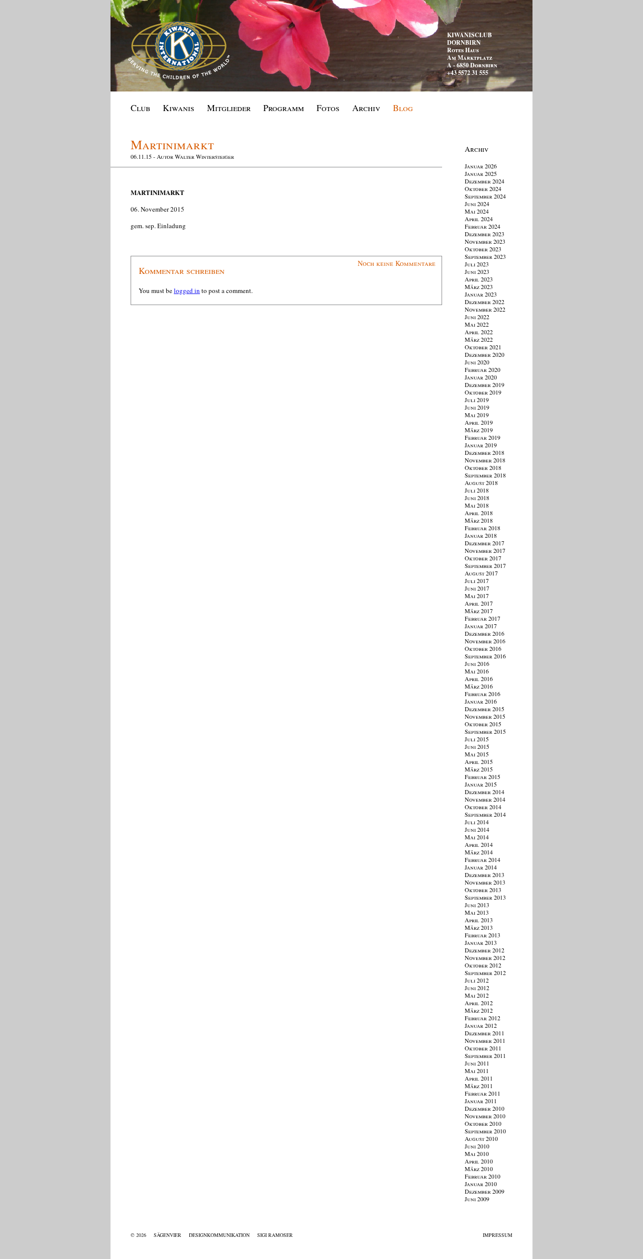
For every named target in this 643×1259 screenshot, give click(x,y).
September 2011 (485, 1055)
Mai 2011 (477, 1071)
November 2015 (485, 716)
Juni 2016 (477, 663)
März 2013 (479, 927)
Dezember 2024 (484, 181)
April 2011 (479, 1078)
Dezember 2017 (484, 543)
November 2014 (485, 799)
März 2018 (479, 520)
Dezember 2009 (484, 1191)
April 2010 (479, 1161)
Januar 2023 (481, 294)
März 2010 (479, 1169)
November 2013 (485, 882)
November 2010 (485, 1116)
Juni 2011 (477, 1063)
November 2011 (485, 1040)
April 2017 (479, 603)
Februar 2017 (482, 618)
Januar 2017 (481, 626)
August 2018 (481, 482)
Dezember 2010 (484, 1108)
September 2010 (485, 1131)
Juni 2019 (477, 407)
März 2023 (479, 286)
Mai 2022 (477, 324)
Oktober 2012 (483, 965)
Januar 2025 (481, 173)
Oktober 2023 (483, 249)
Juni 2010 (477, 1146)
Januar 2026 (481, 166)
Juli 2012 (477, 980)
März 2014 (479, 852)
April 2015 (479, 761)
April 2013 (479, 920)
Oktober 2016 (483, 648)
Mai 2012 (477, 995)
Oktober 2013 (483, 890)
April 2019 (479, 422)
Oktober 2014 (483, 807)
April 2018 (479, 513)
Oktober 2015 (483, 724)
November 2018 (485, 460)
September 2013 (485, 897)
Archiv (366, 108)
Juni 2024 (477, 204)
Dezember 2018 (484, 452)
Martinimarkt (172, 144)
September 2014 (485, 814)
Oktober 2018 (483, 467)
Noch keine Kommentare (397, 263)
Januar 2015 (481, 784)
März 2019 (479, 430)
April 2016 (479, 678)
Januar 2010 (481, 1184)
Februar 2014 (482, 859)
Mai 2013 (477, 912)
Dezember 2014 (484, 792)
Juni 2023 (477, 271)
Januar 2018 (481, 535)
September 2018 (485, 475)
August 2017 (481, 573)
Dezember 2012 (484, 950)
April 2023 (479, 279)
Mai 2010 (477, 1153)
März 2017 (479, 611)
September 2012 (485, 973)
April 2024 (479, 219)
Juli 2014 (477, 822)
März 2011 (479, 1086)
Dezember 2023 (484, 234)
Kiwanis (178, 108)
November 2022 (485, 309)
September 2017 (485, 565)
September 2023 (485, 256)
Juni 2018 (477, 498)
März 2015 (479, 769)
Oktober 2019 (483, 392)
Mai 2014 (477, 837)
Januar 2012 (481, 1025)
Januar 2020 (481, 377)
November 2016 (485, 641)
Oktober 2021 (483, 347)
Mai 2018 (477, 505)
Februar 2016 (482, 694)
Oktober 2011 (483, 1048)
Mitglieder (229, 108)
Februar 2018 (482, 528)
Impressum (497, 1234)
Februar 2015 (482, 776)
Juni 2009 (477, 1199)
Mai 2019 (477, 415)
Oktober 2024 (483, 188)
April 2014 (479, 844)
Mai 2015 (477, 754)
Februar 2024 (482, 226)
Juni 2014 (477, 829)
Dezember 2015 (484, 709)
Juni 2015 (477, 746)
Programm (283, 108)
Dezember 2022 (484, 302)
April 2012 (479, 1003)
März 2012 (479, 1010)
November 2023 (485, 241)
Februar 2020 (482, 369)
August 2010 (481, 1138)
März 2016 (479, 686)
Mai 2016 (477, 671)
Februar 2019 (482, 437)
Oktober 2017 (483, 558)
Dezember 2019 (484, 384)
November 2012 (485, 957)
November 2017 (485, 550)
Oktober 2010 (483, 1123)
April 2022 (479, 332)
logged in (187, 290)
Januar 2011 (481, 1101)
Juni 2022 (477, 317)
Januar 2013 (481, 942)
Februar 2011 (482, 1093)
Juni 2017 (477, 588)
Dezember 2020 (484, 354)
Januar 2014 (481, 867)
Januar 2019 (481, 445)
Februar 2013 (482, 935)
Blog (403, 108)
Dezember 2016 (484, 633)
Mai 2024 (477, 211)
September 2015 (485, 731)
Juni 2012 (477, 988)
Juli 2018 (477, 490)
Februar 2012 (482, 1018)
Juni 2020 (477, 362)
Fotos (328, 108)
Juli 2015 (477, 739)
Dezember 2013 (484, 874)
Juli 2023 (477, 264)
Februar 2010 (482, 1176)
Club (140, 108)
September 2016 (485, 656)
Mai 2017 (477, 596)
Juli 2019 (477, 400)
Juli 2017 (477, 580)
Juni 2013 (477, 905)
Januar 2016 (481, 701)
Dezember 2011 (484, 1033)
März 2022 (479, 339)
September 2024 (485, 196)
